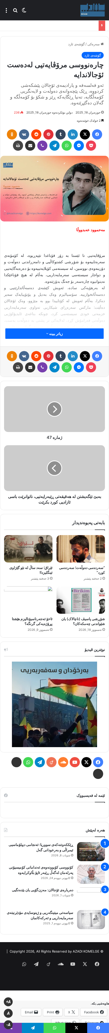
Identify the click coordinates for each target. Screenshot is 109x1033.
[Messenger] (79, 146)
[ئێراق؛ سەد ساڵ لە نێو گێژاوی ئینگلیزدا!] (28, 549)
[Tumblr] (61, 134)
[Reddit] (36, 134)
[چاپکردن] (18, 146)
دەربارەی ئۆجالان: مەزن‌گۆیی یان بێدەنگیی (42, 890)
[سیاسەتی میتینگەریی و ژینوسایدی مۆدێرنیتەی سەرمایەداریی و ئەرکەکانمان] (91, 919)
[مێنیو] (6, 12)
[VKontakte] (24, 134)
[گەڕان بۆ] (15, 12)
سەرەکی (94, 44)
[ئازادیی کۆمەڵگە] (92, 10)
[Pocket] (91, 146)
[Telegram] (54, 146)
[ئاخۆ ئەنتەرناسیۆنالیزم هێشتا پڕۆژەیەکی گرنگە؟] (28, 600)
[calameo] (98, 774)
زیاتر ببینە (55, 333)
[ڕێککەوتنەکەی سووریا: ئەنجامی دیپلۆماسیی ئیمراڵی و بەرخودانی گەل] (91, 851)
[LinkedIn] (73, 134)
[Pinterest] (48, 134)
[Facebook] (97, 134)
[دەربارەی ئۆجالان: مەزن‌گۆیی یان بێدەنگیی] (91, 896)
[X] (85, 134)
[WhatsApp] (67, 146)
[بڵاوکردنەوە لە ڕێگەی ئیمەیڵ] (30, 146)
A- (8, 1024)
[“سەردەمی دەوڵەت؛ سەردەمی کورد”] (81, 549)
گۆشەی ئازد (76, 44)
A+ (8, 1001)
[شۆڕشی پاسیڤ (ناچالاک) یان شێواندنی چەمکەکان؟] (81, 600)
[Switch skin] (24, 12)
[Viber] (42, 146)
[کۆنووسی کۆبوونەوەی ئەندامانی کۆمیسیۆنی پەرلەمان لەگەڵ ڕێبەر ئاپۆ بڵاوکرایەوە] (91, 874)
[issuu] (16, 762)
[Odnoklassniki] (12, 134)
